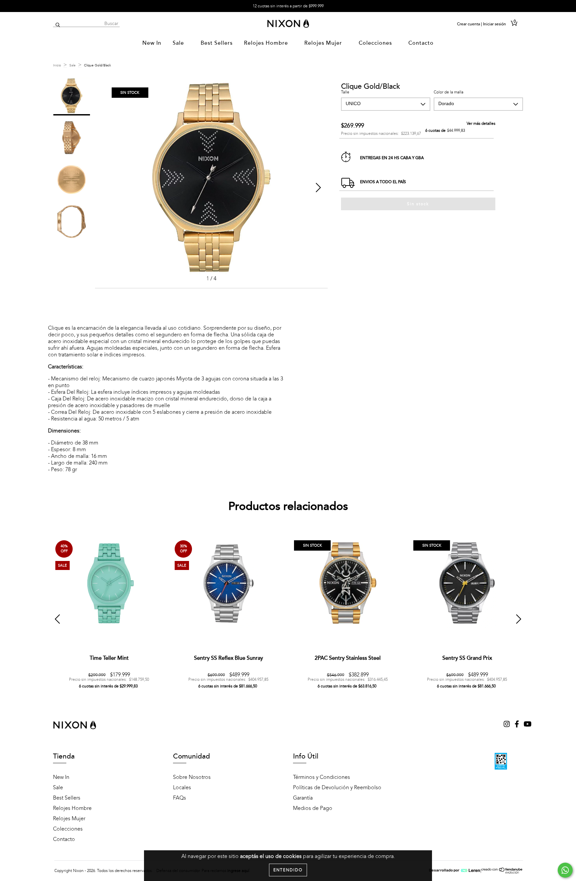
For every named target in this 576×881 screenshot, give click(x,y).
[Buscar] (58, 25)
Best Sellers (217, 43)
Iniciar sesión (494, 24)
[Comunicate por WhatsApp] (565, 870)
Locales (182, 787)
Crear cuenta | (469, 24)
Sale (179, 43)
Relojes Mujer (324, 43)
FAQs (179, 798)
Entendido (288, 870)
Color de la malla (448, 92)
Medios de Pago (312, 808)
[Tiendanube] (502, 872)
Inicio (57, 65)
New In (151, 43)
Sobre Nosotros (192, 777)
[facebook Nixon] (517, 724)
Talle (345, 92)
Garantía (303, 798)
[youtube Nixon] (527, 724)
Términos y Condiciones (321, 777)
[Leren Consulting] (454, 871)
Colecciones (376, 43)
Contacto (421, 43)
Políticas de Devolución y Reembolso (337, 787)
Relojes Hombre (267, 43)
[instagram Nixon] (507, 724)
